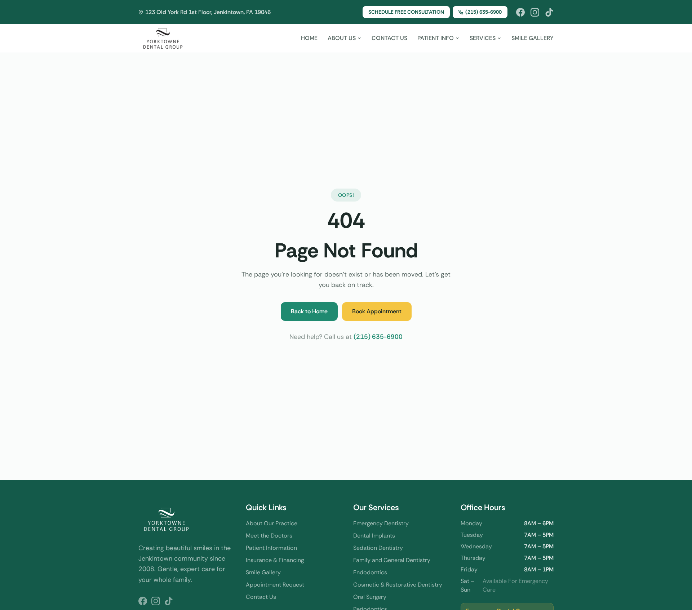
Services (483, 38)
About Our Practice (271, 523)
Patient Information (271, 548)
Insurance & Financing (275, 560)
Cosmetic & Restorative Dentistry (397, 584)
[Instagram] (535, 12)
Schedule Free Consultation (406, 12)
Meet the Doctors (269, 535)
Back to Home (309, 311)
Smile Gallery (532, 38)
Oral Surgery (369, 597)
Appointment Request (275, 584)
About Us (342, 38)
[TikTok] (549, 12)
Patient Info (435, 38)
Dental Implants (374, 535)
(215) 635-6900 (483, 12)
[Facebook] (520, 12)
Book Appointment (377, 311)
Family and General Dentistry (391, 560)
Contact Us (389, 38)
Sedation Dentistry (378, 548)
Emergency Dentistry (381, 523)
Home (309, 38)
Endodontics (370, 572)
